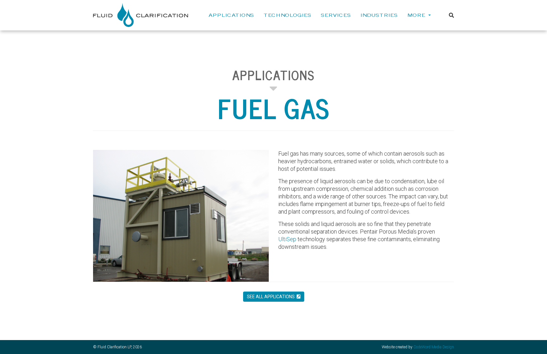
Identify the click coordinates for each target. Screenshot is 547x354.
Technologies (287, 14)
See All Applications (272, 296)
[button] (451, 15)
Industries (379, 14)
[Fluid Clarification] (140, 14)
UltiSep (287, 239)
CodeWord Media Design (433, 347)
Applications (231, 14)
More (417, 14)
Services (336, 14)
